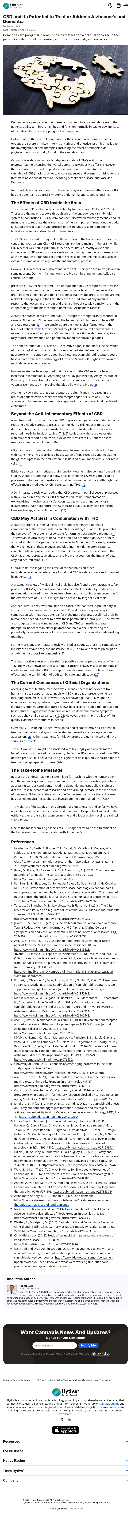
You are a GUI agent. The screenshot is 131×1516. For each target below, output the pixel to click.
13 (63, 510)
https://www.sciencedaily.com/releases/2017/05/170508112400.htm (59, 1073)
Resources (11, 1441)
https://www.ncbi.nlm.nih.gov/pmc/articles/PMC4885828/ (52, 949)
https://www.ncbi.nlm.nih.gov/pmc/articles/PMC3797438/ (52, 1218)
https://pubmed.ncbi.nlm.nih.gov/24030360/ (48, 1117)
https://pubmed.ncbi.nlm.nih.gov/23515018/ (43, 1033)
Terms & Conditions (58, 1508)
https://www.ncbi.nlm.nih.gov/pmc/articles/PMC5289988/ (52, 1178)
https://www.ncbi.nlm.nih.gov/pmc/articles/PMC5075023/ (52, 919)
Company (11, 1480)
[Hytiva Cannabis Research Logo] (15, 6)
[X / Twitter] (62, 1419)
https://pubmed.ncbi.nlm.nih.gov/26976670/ (43, 1059)
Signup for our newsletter (65, 1337)
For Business (13, 1451)
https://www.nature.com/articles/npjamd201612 (80, 1099)
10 (55, 442)
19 (61, 653)
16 (29, 576)
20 (96, 674)
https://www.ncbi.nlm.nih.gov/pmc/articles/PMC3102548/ (52, 1015)
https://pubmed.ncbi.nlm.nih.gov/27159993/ (84, 1147)
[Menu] (127, 5)
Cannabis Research (23, 1380)
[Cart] (118, 5)
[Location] (110, 5)
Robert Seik (13, 26)
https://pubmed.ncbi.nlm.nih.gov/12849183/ (43, 879)
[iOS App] (65, 1430)
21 (43, 698)
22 (62, 715)
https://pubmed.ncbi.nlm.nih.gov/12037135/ (50, 866)
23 (29, 736)
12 (83, 484)
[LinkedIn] (69, 1419)
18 (101, 619)
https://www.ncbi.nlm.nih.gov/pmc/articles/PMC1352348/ (52, 993)
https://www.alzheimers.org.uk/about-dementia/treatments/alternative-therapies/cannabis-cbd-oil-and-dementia (61, 1202)
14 (113, 533)
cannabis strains (109, 1403)
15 (44, 560)
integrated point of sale (57, 1407)
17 (33, 589)
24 (59, 762)
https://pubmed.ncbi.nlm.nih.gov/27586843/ (56, 936)
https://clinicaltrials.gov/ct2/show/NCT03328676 (46, 1244)
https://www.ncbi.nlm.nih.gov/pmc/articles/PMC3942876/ (52, 1086)
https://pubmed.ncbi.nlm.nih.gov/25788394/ (82, 1191)
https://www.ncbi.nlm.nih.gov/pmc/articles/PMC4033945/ (60, 1231)
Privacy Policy (100, 1353)
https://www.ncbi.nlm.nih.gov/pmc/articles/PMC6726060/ (60, 901)
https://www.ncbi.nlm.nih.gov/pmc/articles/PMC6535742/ (79, 1165)
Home (6, 1380)
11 (21, 463)
